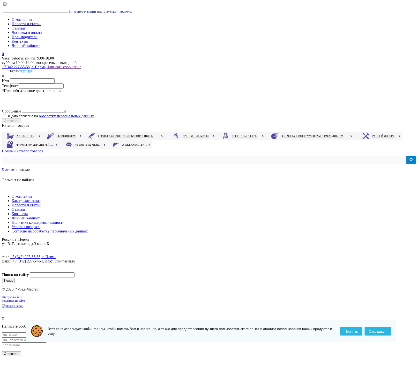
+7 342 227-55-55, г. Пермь (23, 67)
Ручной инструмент (385, 135)
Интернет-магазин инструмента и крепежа (100, 11)
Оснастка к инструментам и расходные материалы (313, 135)
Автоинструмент (27, 135)
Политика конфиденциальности (38, 222)
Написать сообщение (63, 67)
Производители (24, 37)
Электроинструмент (135, 144)
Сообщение (11, 111)
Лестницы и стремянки (246, 135)
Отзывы (18, 28)
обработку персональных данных (66, 116)
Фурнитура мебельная (89, 144)
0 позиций (26, 71)
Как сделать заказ (26, 201)
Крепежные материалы (197, 135)
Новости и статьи (26, 24)
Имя (5, 81)
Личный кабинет (26, 46)
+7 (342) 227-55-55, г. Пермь (33, 257)
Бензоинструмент (68, 135)
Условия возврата (26, 227)
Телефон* (10, 86)
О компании (22, 19)
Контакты (20, 41)
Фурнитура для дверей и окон (35, 144)
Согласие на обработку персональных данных (50, 231)
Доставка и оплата (27, 32)
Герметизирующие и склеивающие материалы (128, 135)
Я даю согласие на (51, 116)
